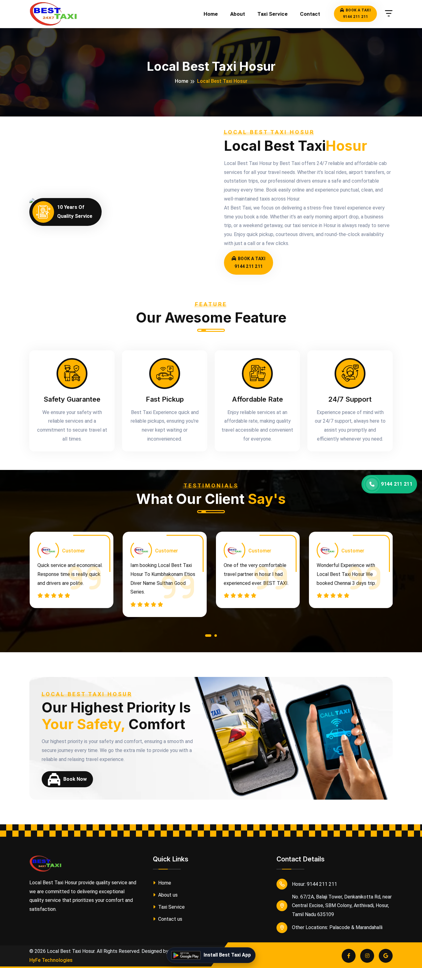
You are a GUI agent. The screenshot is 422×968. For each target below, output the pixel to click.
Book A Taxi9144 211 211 (357, 13)
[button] (208, 636)
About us (167, 895)
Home (211, 14)
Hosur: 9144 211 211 (314, 884)
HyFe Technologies (51, 960)
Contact (310, 14)
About (237, 14)
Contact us (169, 919)
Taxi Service (272, 14)
